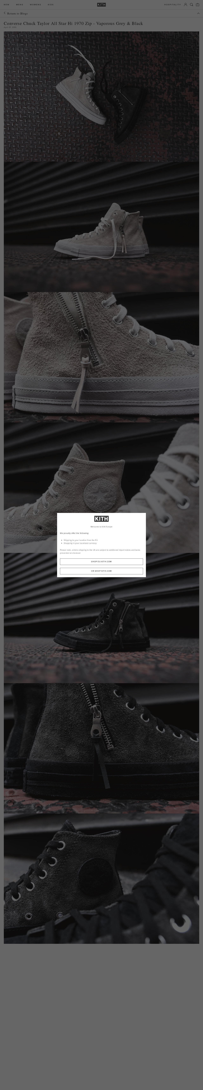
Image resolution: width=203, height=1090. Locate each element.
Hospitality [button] (172, 4)
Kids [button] (51, 4)
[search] (191, 4)
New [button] (7, 4)
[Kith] (101, 5)
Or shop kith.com (101, 571)
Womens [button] (35, 4)
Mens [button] (19, 4)
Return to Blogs (17, 13)
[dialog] (101, 545)
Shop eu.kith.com (101, 561)
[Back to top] (198, 13)
